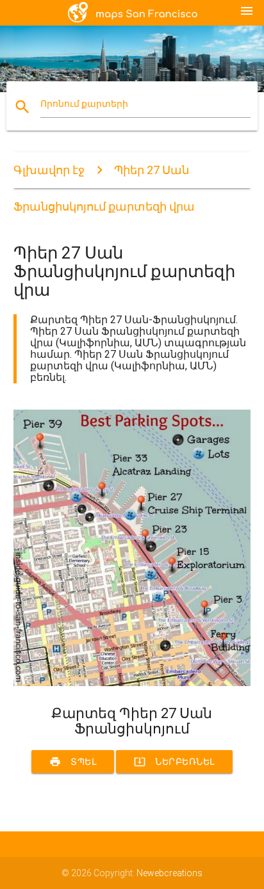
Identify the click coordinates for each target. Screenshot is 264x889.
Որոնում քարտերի (84, 104)
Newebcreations (169, 873)
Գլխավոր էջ (49, 170)
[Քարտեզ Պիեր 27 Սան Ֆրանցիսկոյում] (132, 683)
